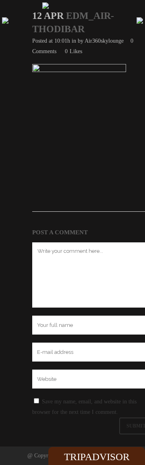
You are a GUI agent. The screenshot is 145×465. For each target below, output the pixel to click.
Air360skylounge (104, 41)
